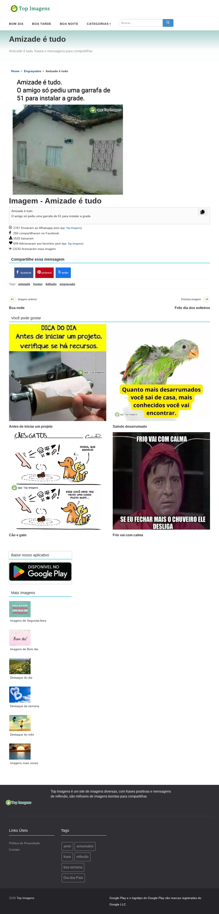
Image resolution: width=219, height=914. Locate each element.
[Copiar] (203, 212)
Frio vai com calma (128, 535)
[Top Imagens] (30, 8)
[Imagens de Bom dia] (20, 638)
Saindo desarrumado (130, 426)
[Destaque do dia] (20, 666)
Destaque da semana (24, 706)
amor (67, 846)
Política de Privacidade (24, 843)
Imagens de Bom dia (24, 649)
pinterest (46, 272)
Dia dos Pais (73, 878)
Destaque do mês (22, 734)
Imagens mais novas (24, 763)
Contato (14, 849)
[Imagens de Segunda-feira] (20, 609)
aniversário (85, 846)
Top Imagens (73, 228)
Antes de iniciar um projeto (31, 426)
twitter (65, 272)
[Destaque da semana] (20, 695)
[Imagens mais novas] (20, 752)
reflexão (82, 857)
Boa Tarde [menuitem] (41, 23)
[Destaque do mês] (20, 723)
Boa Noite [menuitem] (69, 23)
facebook (25, 272)
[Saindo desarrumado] (161, 372)
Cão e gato (18, 535)
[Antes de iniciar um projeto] (57, 372)
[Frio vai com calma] (161, 481)
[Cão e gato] (57, 481)
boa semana (73, 867)
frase (67, 857)
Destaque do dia (21, 677)
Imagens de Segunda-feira (28, 620)
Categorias (98, 23)
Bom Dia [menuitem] (16, 23)
